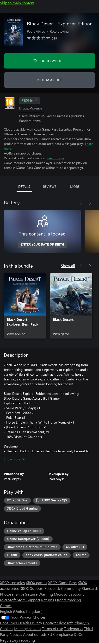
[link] (25, 306)
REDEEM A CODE (49, 80)
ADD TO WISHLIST (52, 60)
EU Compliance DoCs (65, 634)
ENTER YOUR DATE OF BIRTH (42, 244)
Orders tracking (68, 599)
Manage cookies (27, 628)
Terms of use (52, 628)
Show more (12, 459)
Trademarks (73, 628)
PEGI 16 (27, 100)
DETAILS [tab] (24, 186)
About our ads (35, 634)
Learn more (55, 158)
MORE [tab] (75, 186)
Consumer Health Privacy (21, 622)
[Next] (90, 203)
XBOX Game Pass (62, 582)
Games (6, 605)
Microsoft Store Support (20, 599)
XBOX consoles (12, 582)
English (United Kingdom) (21, 611)
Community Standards (80, 588)
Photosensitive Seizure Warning (26, 594)
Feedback (52, 588)
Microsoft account (69, 594)
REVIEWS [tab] (49, 186)
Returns (47, 599)
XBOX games (36, 582)
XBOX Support (31, 588)
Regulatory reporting (17, 640)
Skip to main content (17, 2)
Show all (68, 265)
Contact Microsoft (58, 622)
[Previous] (81, 203)
